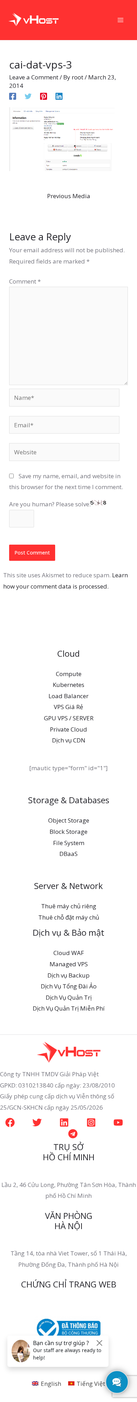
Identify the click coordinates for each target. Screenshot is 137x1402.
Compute (68, 674)
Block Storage (68, 831)
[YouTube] (118, 1122)
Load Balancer (68, 696)
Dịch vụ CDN (68, 740)
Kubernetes (68, 685)
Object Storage (68, 820)
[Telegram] (73, 1133)
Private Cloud (68, 729)
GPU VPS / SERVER (68, 718)
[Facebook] (12, 96)
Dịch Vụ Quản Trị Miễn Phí (69, 1008)
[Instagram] (91, 1122)
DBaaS (68, 854)
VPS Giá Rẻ (68, 707)
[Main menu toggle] (121, 20)
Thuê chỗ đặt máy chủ (68, 917)
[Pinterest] (43, 96)
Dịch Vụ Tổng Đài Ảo (69, 986)
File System (68, 843)
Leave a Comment (33, 77)
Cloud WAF (68, 953)
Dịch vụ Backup (68, 975)
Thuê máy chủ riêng (68, 906)
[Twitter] (28, 96)
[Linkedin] (59, 96)
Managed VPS (69, 964)
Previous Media (68, 196)
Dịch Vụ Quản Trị (69, 997)
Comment (25, 281)
